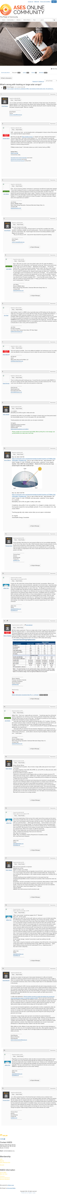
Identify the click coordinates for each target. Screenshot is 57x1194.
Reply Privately (18, 100)
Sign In (54, 1)
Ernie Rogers (5, 106)
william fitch (6, 588)
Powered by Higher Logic (28, 1192)
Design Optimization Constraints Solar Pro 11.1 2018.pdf (25, 695)
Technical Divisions (5, 1177)
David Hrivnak (6, 383)
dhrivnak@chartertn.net (16, 392)
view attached (29, 625)
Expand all (35, 81)
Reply (12, 100)
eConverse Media (11, 1188)
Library (26, 72)
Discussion (16, 72)
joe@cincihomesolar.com (16, 331)
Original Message (35, 247)
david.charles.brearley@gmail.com (19, 1040)
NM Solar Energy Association (16, 159)
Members (43, 72)
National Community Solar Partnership (17, 160)
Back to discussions (7, 78)
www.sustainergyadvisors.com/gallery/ (20, 429)
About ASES (3, 1172)
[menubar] (39, 1)
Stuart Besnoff (6, 354)
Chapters (2, 1176)
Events (34, 72)
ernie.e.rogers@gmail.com (16, 114)
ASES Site (36, 1)
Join (1, 1159)
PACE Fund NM (14, 153)
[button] (11, 20)
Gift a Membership (5, 1162)
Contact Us (30, 1)
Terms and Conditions (45, 1)
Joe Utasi (6, 315)
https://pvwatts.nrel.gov (27, 136)
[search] (54, 20)
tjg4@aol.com (16, 560)
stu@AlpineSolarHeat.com (17, 361)
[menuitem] (31, 1)
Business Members (5, 1179)
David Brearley (6, 980)
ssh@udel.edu (15, 684)
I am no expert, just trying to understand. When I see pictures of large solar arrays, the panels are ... (30, 88)
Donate (2, 1165)
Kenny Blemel (7, 460)
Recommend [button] (52, 94)
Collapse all (41, 81)
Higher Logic (11, 1185)
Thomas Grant (8, 546)
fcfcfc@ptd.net (14, 610)
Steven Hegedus (7, 635)
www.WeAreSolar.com (16, 609)
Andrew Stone (6, 138)
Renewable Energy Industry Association (19, 157)
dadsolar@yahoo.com (16, 208)
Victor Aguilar (6, 414)
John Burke (6, 194)
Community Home (5, 72)
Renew (2, 1161)
